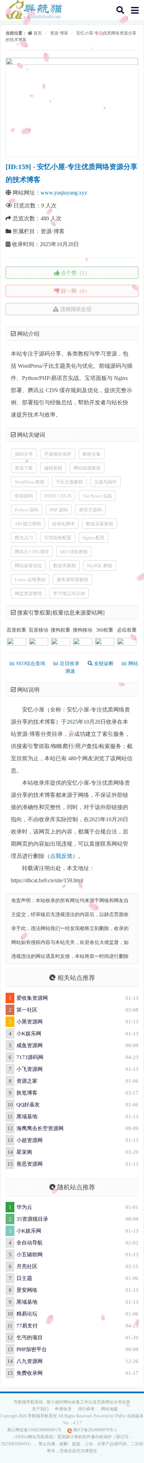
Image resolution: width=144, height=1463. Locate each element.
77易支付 (27, 1325)
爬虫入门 (24, 537)
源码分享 (24, 454)
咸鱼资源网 (29, 1045)
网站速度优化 (28, 565)
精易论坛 (26, 1314)
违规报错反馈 (75, 309)
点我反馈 (61, 856)
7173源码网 (29, 1057)
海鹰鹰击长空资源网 (40, 1128)
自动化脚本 (63, 523)
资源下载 (24, 468)
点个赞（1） (74, 273)
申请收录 (63, 1409)
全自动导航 (29, 1242)
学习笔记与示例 (69, 593)
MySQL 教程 (99, 565)
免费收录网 (29, 1373)
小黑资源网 (29, 1021)
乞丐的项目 (29, 1337)
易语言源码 (90, 509)
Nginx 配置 (93, 537)
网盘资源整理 (28, 593)
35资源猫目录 (32, 1219)
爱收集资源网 (32, 998)
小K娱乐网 (28, 1033)
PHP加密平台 (31, 1349)
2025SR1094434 (15, 1443)
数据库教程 (64, 565)
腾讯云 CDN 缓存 (32, 551)
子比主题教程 (69, 482)
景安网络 (26, 1290)
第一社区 (26, 1010)
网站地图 (109, 1409)
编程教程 (53, 468)
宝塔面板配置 (57, 537)
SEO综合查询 (30, 663)
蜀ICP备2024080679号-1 (94, 1429)
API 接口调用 (28, 523)
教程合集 (91, 454)
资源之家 (26, 1081)
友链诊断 (103, 663)
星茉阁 (24, 1152)
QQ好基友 (28, 1104)
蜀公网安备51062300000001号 (34, 1429)
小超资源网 (29, 1140)
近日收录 (68, 663)
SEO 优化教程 (74, 551)
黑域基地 (26, 1116)
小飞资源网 (29, 1069)
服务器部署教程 (72, 579)
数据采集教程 (99, 523)
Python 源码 (26, 509)
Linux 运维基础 (30, 579)
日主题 (24, 1278)
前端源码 (24, 495)
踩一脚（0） (74, 291)
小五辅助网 (29, 1254)
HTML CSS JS (57, 495)
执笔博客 (26, 1093)
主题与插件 (105, 482)
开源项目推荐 (57, 454)
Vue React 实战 (97, 495)
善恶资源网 (29, 1164)
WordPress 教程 (29, 482)
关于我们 (40, 1409)
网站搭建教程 (87, 468)
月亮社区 (26, 1266)
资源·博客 (59, 33)
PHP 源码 (59, 509)
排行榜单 (86, 1409)
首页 (37, 33)
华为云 (24, 1207)
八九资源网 (29, 1361)
